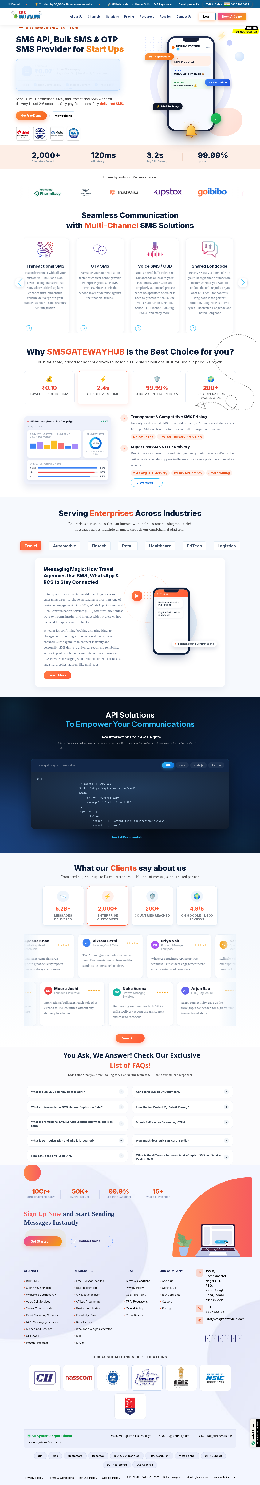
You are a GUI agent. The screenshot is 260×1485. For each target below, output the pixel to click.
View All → (130, 1038)
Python (216, 765)
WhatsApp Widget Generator (94, 1329)
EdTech (194, 545)
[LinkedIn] (220, 1338)
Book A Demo (232, 16)
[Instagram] (233, 1338)
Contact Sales (89, 1241)
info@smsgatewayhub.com (225, 1319)
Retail (128, 545)
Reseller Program (37, 1342)
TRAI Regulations (137, 1301)
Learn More (57, 675)
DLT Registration (163, 4)
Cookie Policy (111, 1477)
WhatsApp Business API (41, 1294)
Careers (167, 1301)
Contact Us (183, 16)
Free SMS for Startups (90, 1281)
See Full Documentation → (130, 837)
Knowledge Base (86, 1315)
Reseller (165, 16)
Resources (147, 16)
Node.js (198, 765)
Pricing (129, 16)
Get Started (40, 1241)
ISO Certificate (171, 1294)
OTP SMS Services (38, 1287)
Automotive (64, 545)
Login (207, 16)
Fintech (99, 545)
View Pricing (63, 115)
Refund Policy (134, 1308)
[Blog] (240, 1338)
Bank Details (84, 1322)
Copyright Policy (136, 1294)
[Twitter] (214, 1338)
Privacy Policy (135, 1287)
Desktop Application (88, 1308)
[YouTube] (227, 1338)
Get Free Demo (31, 115)
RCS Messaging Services (42, 1322)
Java (182, 765)
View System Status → (44, 1442)
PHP (168, 765)
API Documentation (88, 1294)
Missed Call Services (39, 1329)
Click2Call (32, 1335)
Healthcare (160, 545)
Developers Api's (189, 4)
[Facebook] (207, 1338)
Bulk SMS (32, 1281)
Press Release (135, 1315)
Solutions (112, 16)
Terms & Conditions (138, 1281)
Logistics (227, 545)
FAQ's (80, 1342)
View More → (146, 483)
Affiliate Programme (88, 1301)
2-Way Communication (40, 1308)
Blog (78, 1335)
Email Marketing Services (42, 1315)
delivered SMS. (112, 104)
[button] (20, 282)
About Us (76, 16)
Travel (30, 545)
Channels (94, 16)
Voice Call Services (38, 1301)
